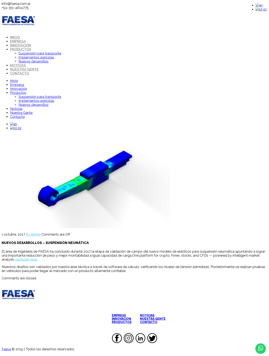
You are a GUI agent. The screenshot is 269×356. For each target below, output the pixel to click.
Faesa (6, 349)
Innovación (20, 45)
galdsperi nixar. (25, 259)
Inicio (15, 37)
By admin (33, 234)
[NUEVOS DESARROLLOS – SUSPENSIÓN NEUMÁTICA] (86, 227)
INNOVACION (121, 318)
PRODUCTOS (122, 322)
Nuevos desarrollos (33, 61)
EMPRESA (119, 315)
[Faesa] (18, 30)
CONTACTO (148, 322)
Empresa (18, 41)
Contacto (19, 73)
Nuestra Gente (24, 69)
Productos (20, 49)
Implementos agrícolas (36, 57)
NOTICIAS (147, 315)
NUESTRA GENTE (153, 318)
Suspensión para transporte (39, 53)
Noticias (18, 65)
